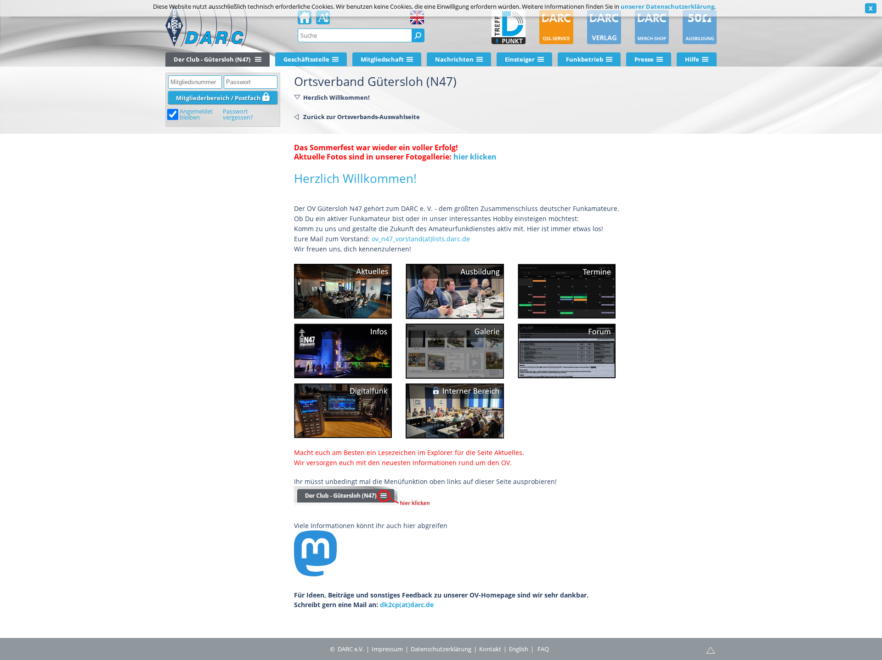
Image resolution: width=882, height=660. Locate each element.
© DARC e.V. (347, 649)
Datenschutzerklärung (441, 649)
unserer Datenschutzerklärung (667, 6)
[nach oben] (69, 204)
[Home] (304, 20)
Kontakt (490, 649)
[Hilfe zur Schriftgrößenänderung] (323, 20)
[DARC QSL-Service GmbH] (556, 27)
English (518, 649)
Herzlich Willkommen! (336, 97)
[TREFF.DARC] (509, 27)
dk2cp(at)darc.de (407, 604)
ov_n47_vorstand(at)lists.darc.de (421, 238)
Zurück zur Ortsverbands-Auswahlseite (361, 117)
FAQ (543, 649)
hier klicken (475, 157)
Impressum (387, 649)
